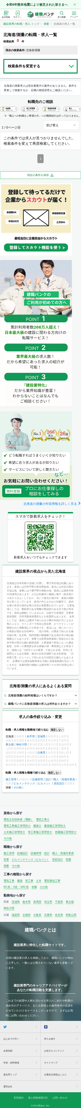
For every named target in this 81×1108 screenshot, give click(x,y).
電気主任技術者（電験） (18, 819)
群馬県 (37, 901)
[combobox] (61, 125)
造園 (68, 859)
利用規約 (19, 1097)
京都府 (26, 914)
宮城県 (41, 736)
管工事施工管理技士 (40, 832)
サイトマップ (51, 1062)
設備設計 (22, 853)
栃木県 (26, 901)
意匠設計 (59, 783)
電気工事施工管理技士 (17, 825)
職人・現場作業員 (64, 779)
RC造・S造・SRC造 (16, 887)
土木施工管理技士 (14, 832)
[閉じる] (74, 4)
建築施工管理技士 (55, 825)
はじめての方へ (11, 1039)
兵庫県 (41, 752)
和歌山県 (71, 914)
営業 (6, 859)
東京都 (10, 744)
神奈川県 (21, 744)
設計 (48, 779)
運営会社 (7, 1086)
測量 (46, 23)
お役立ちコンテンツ (54, 1050)
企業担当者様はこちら (55, 1074)
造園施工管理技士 (65, 832)
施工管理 (11, 779)
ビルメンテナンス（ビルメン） (32, 783)
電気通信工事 (52, 880)
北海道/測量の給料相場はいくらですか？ (32, 695)
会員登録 (7, 1050)
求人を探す (49, 1039)
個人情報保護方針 (38, 1097)
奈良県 (59, 914)
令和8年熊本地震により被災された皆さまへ (37, 4)
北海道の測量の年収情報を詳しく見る (50, 503)
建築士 (37, 825)
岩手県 (31, 736)
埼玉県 (48, 901)
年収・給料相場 (11, 1062)
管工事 (29, 880)
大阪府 (37, 914)
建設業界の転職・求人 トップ (21, 23)
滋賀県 (16, 914)
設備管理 (37, 779)
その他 (18, 787)
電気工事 (9, 880)
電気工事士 (43, 819)
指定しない (57, 729)
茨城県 (16, 901)
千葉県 (59, 901)
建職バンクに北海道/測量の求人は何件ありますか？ (39, 703)
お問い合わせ (59, 1097)
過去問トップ (10, 1074)
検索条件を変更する (24, 66)
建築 (19, 880)
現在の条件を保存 (38, 175)
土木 (38, 880)
